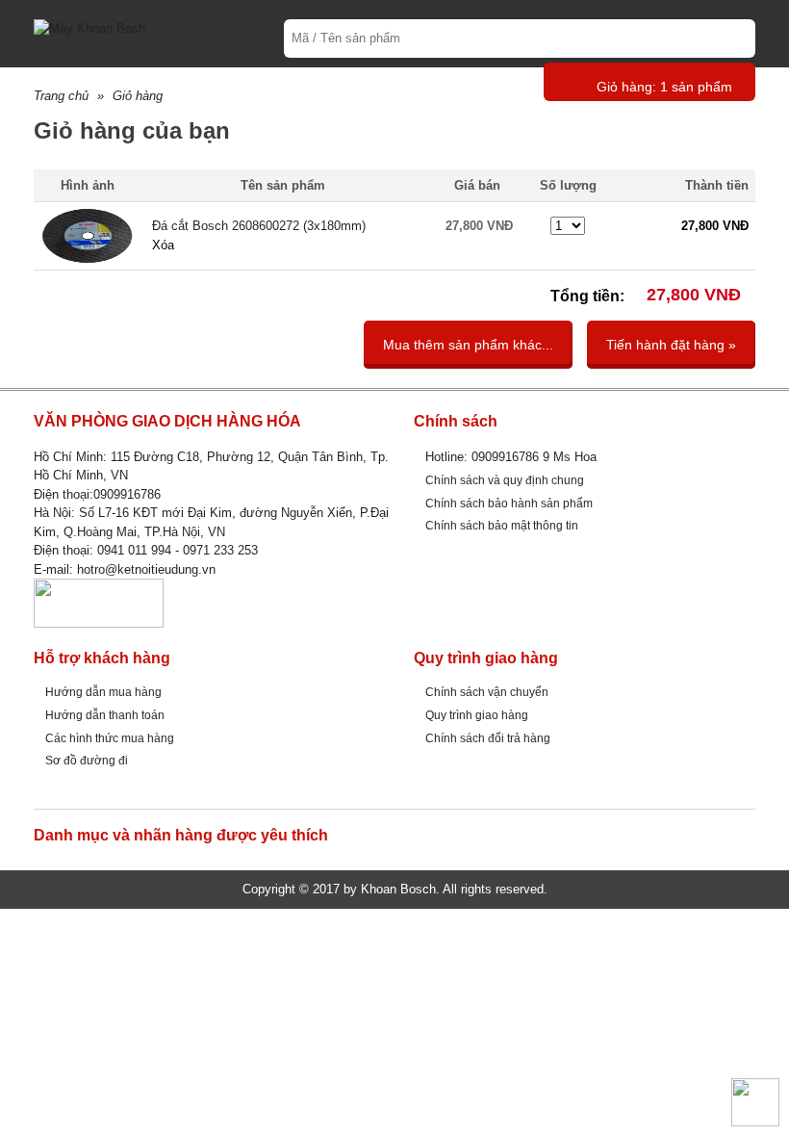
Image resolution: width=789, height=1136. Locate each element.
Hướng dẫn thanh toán (105, 715)
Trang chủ (61, 96)
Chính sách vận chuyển (486, 691)
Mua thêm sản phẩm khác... (468, 344)
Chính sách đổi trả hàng (487, 738)
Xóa (163, 245)
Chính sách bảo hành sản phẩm (509, 503)
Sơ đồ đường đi (86, 760)
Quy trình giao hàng (476, 715)
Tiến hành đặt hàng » (671, 344)
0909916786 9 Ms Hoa (534, 457)
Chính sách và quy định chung (504, 480)
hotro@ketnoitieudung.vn (146, 569)
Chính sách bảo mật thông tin (501, 525)
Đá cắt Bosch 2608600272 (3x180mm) (259, 226)
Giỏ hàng (138, 96)
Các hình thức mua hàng (109, 738)
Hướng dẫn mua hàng (103, 691)
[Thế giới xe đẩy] (89, 27)
